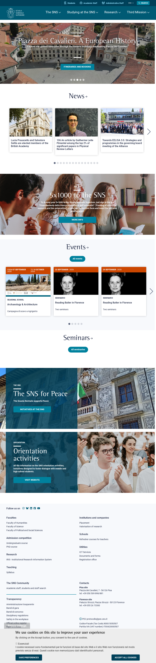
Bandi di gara (12, 608)
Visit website (32, 480)
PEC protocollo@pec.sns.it (94, 619)
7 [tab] (72, 163)
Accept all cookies (125, 657)
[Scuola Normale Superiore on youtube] (38, 508)
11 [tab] (85, 163)
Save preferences (29, 657)
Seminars (76, 338)
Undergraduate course (17, 543)
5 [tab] (83, 80)
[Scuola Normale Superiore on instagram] (23, 508)
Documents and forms (89, 556)
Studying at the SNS (81, 12)
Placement (84, 523)
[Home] (15, 13)
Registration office (88, 559)
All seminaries (78, 349)
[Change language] (132, 3)
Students (71, 3)
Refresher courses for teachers (93, 539)
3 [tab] (77, 80)
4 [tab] (80, 80)
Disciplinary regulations (17, 615)
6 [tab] (69, 163)
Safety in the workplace (17, 619)
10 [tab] (82, 163)
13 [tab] (91, 163)
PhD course (11, 547)
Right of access (13, 627)
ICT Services (85, 552)
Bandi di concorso (14, 612)
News (76, 96)
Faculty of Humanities (16, 523)
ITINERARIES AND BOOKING (77, 67)
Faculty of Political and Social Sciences (24, 530)
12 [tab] (88, 163)
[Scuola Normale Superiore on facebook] (35, 508)
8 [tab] (76, 163)
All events (77, 258)
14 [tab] (94, 163)
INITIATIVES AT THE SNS (32, 409)
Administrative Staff (115, 3)
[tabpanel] (77, 53)
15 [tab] (97, 163)
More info (77, 219)
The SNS (52, 12)
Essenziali (23, 643)
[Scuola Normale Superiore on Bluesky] (27, 508)
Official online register (16, 623)
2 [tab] (74, 80)
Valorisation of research (90, 526)
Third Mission (136, 12)
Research (111, 12)
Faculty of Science (14, 526)
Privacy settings (17, 625)
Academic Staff (90, 3)
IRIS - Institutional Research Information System (29, 559)
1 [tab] (71, 80)
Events (76, 247)
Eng (129, 3)
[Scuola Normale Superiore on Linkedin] (31, 508)
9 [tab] (79, 163)
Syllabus (10, 572)
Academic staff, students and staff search (26, 588)
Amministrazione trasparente (20, 604)
